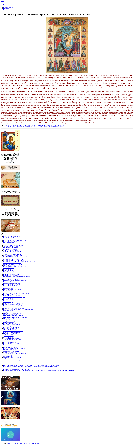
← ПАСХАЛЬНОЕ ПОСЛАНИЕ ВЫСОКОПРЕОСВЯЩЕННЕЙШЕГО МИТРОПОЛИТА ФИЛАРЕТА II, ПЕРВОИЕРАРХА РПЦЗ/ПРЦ (36, 125)
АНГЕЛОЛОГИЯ (7, 356)
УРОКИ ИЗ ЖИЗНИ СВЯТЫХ (10, 247)
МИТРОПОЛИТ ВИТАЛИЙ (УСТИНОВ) (13, 315)
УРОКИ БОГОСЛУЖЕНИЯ (10, 249)
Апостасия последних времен (10, 355)
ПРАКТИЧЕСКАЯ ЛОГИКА (10, 278)
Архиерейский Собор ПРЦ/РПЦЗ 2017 (12, 352)
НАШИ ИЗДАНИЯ (8, 310)
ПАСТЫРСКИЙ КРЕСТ (9, 299)
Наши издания (6, 9)
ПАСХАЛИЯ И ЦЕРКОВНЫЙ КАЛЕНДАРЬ (14, 297)
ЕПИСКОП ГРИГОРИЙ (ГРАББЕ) (11, 332)
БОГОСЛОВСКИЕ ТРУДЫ (9, 349)
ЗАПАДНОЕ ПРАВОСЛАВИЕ (10, 328)
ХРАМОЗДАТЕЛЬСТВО (9, 242)
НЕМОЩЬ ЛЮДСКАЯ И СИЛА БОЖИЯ (13, 307)
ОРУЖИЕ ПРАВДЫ (8, 302)
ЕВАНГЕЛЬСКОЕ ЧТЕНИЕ (10, 333)
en (1, 1)
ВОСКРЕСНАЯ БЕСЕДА (9, 342)
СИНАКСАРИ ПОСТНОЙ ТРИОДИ (12, 254)
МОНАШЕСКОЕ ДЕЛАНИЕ (10, 314)
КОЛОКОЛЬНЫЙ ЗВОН (9, 322)
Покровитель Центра (8, 7)
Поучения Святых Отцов (9, 292)
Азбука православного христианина (12, 357)
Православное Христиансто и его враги (12, 281)
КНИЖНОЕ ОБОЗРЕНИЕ (9, 323)
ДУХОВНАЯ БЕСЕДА (8, 336)
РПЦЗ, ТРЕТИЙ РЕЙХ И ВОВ (10, 270)
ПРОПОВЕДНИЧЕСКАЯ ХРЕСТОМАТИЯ (14, 275)
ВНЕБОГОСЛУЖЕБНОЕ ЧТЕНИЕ (11, 343)
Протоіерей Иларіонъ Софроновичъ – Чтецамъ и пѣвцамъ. (17, 369)
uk (3, 1)
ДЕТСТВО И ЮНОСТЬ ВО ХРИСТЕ (12, 339)
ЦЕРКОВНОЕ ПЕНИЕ (8, 237)
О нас (4, 6)
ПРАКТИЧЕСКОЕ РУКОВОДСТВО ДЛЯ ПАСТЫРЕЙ (16, 276)
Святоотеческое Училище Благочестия (12, 258)
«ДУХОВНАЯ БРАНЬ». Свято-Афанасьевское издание (16, 360)
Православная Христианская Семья (11, 283)
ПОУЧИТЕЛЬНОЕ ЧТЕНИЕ (10, 290)
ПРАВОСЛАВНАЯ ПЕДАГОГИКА (12, 287)
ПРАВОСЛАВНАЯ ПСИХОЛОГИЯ (12, 284)
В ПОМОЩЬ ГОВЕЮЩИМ (10, 347)
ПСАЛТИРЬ (6, 273)
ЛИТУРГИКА (6, 319)
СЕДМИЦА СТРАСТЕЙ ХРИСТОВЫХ (13, 255)
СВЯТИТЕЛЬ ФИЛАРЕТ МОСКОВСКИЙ (13, 259)
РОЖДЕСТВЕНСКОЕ (8, 271)
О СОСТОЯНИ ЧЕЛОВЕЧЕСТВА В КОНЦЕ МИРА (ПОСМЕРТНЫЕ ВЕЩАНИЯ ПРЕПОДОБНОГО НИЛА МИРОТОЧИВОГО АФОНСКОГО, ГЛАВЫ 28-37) (42, 368)
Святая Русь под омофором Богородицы (12, 264)
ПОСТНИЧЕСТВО (8, 294)
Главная (5, 4)
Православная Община (8, 288)
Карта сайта (6, 8)
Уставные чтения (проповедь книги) (12, 246)
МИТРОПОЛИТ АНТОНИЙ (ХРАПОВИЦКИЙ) (15, 317)
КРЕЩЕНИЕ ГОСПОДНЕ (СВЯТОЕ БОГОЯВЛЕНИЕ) (16, 321)
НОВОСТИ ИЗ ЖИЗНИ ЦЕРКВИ (11, 304)
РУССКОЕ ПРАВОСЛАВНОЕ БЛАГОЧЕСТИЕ (15, 266)
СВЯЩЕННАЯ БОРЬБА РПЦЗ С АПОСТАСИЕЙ (15, 256)
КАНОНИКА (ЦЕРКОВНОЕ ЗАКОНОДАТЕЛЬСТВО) (16, 326)
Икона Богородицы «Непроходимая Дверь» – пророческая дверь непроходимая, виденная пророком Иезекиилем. (30, 366)
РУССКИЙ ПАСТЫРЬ (8, 268)
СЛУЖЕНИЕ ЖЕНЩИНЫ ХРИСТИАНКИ (13, 251)
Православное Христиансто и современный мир (15, 280)
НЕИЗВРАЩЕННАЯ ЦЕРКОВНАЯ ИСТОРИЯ (14, 308)
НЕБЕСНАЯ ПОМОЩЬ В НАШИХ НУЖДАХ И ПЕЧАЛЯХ (18, 309)
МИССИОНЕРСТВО (8, 318)
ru (2, 1)
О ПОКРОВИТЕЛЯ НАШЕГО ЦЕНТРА (13, 303)
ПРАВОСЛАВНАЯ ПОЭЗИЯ (10, 285)
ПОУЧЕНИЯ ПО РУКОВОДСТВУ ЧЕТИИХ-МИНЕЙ (16, 293)
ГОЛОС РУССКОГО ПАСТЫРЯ (11, 341)
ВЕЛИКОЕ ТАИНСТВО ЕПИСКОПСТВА (13, 346)
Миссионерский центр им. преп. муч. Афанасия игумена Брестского (23, 443)
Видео (4, 344)
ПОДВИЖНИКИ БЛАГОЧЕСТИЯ (11, 295)
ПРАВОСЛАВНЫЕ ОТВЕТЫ (10, 279)
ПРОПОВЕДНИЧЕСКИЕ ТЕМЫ (11, 274)
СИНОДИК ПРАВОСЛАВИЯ (10, 252)
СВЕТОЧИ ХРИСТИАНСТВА (10, 265)
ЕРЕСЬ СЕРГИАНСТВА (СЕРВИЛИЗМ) (13, 331)
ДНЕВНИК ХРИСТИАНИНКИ (11, 338)
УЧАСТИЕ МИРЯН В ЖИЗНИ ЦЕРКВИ (13, 245)
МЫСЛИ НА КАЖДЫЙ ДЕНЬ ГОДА (12, 313)
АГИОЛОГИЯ (6, 358)
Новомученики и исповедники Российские (13, 305)
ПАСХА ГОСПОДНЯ (8, 298)
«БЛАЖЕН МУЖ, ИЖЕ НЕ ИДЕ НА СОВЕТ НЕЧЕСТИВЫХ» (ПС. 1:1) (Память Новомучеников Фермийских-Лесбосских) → (33, 126)
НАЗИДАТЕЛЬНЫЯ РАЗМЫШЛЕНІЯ (12, 312)
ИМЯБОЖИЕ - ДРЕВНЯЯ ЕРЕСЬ (11, 327)
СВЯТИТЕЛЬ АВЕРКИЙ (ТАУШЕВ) (12, 263)
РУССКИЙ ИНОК (7, 269)
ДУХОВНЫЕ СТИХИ (8, 334)
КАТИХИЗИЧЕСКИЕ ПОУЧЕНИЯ (11, 324)
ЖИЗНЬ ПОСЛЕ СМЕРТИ (9, 329)
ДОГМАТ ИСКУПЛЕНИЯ (9, 337)
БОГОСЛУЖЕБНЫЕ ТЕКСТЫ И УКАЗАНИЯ (14, 348)
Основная (5, 300)
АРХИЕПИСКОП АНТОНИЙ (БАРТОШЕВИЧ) (15, 353)
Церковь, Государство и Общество (11, 236)
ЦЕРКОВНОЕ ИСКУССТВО (10, 239)
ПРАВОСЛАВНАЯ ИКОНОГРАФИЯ (12, 289)
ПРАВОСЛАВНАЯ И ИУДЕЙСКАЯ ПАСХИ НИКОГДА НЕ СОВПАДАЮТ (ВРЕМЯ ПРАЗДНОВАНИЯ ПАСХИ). (31, 365)
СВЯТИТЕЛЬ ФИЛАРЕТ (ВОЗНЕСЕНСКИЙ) (14, 260)
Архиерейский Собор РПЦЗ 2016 (11, 351)
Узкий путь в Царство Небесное (11, 250)
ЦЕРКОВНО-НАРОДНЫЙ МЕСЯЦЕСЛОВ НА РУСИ (16, 240)
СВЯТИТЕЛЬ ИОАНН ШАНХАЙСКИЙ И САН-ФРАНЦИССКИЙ (19, 261)
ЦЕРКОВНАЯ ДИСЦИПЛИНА (11, 241)
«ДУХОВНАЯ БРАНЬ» (9, 11)
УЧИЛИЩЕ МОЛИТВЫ (9, 244)
